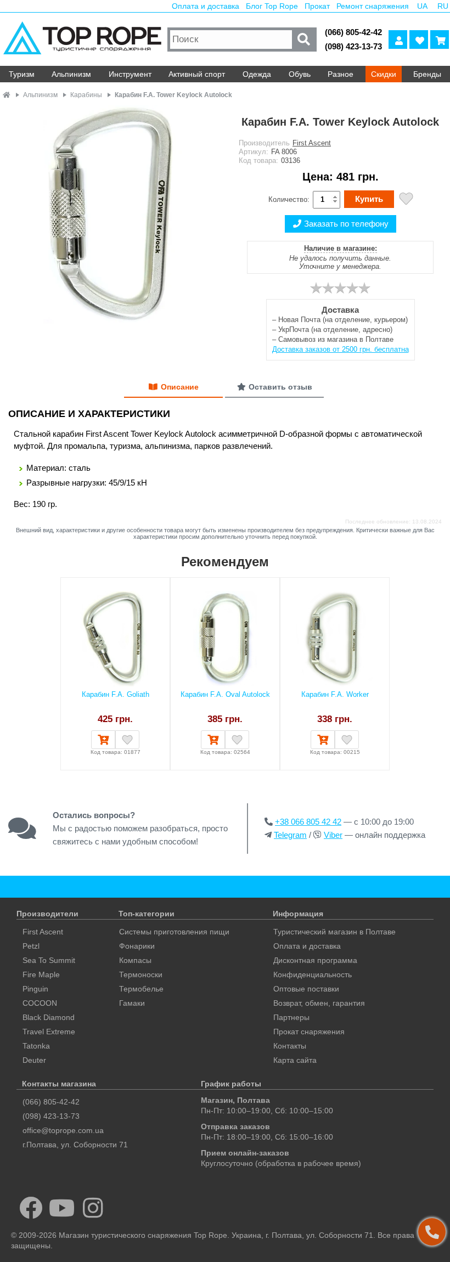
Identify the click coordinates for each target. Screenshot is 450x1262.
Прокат (317, 6)
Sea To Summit (48, 960)
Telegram (290, 835)
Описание (180, 386)
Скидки (383, 74)
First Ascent (311, 143)
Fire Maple (41, 974)
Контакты (289, 1045)
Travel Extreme (48, 1031)
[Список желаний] (418, 39)
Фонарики (137, 946)
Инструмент (130, 74)
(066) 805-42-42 (353, 32)
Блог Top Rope (272, 6)
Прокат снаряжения (309, 1031)
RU (442, 6)
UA (422, 6)
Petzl (31, 946)
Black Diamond (48, 1017)
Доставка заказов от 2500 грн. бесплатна (340, 349)
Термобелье (141, 988)
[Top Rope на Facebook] (31, 1207)
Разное (340, 74)
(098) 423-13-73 (353, 46)
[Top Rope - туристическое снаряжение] (82, 39)
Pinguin (35, 988)
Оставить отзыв (280, 386)
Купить (369, 199)
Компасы (135, 960)
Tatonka (36, 1045)
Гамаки (132, 1003)
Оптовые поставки (306, 988)
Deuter (34, 1060)
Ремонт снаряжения (372, 6)
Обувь (300, 74)
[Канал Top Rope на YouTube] (62, 1207)
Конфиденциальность (312, 974)
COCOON (39, 1003)
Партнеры (291, 1017)
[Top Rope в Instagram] (93, 1207)
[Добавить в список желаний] (406, 200)
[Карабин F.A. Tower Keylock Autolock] (112, 215)
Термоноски (140, 974)
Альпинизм (71, 74)
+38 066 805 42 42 (308, 821)
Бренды (427, 74)
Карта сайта (295, 1060)
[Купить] (103, 739)
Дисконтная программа (315, 960)
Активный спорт (196, 74)
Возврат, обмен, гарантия (319, 1003)
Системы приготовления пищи (174, 931)
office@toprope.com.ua (63, 1130)
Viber (333, 835)
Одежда (257, 74)
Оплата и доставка (205, 6)
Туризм (22, 74)
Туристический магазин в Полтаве (334, 931)
